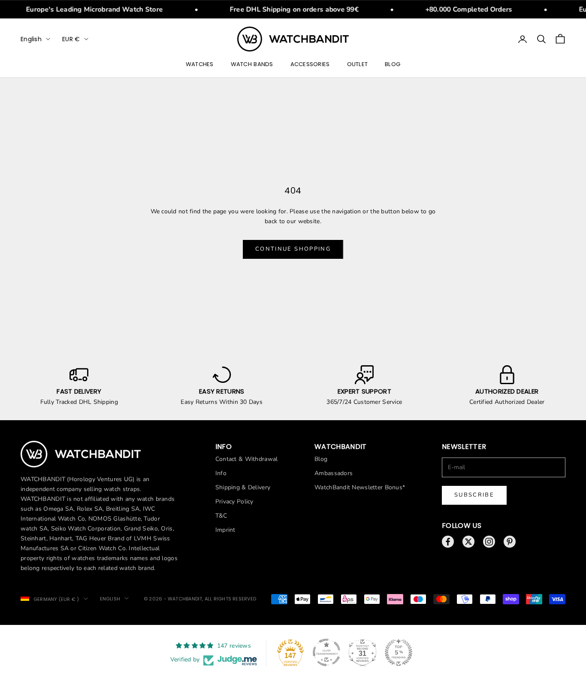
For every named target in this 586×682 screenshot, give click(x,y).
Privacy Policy (234, 501)
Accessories (310, 64)
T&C (221, 516)
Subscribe (474, 495)
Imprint (225, 530)
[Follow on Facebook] (448, 542)
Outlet (357, 64)
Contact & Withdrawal (246, 459)
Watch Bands (252, 64)
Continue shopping (293, 249)
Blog (392, 64)
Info (221, 473)
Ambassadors (333, 473)
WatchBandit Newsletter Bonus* (359, 487)
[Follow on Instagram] (489, 542)
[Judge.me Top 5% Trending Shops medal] (398, 652)
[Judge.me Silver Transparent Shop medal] (326, 652)
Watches (200, 64)
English (31, 39)
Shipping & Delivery (242, 487)
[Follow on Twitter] (468, 542)
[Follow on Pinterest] (510, 542)
